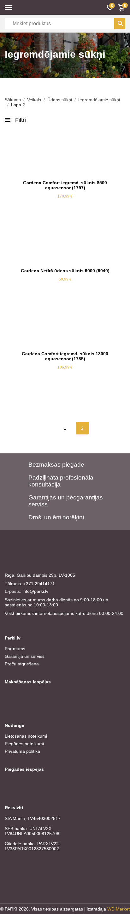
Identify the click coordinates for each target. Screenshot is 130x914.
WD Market (118, 908)
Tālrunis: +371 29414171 (30, 583)
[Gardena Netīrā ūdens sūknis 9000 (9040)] (65, 241)
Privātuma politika (22, 751)
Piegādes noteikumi (24, 743)
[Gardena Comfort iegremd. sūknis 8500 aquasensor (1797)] (65, 153)
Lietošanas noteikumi (26, 736)
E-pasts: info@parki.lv (26, 591)
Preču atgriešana (22, 663)
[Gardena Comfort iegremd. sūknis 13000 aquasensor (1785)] (65, 324)
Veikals (34, 99)
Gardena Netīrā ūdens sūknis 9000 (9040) (65, 270)
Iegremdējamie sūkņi (99, 99)
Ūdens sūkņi (59, 99)
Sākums (13, 99)
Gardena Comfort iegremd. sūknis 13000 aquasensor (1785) (65, 356)
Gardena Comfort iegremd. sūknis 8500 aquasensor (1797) (65, 185)
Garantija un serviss (24, 656)
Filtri (20, 120)
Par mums (15, 648)
